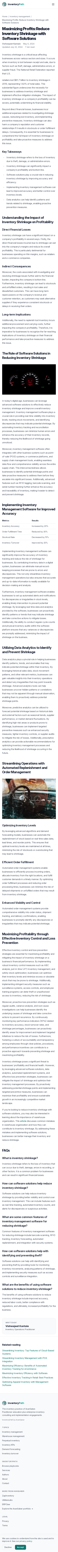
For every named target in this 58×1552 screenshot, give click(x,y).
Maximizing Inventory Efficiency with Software (24, 1373)
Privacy (5, 1521)
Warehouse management (13, 1436)
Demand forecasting (11, 1449)
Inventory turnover (10, 1453)
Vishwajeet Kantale (11, 44)
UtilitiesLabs (7, 1500)
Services (6, 1470)
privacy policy (26, 1541)
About (4, 1479)
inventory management (20, 16)
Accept (20, 1547)
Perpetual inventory (11, 1440)
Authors (5, 1474)
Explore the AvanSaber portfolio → (17, 1509)
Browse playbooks (10, 1466)
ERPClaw (6, 1504)
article (23, 1121)
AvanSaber (20, 1420)
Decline (8, 1547)
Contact (5, 1483)
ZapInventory (8, 1496)
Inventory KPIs (8, 1445)
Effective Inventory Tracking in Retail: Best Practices (27, 1377)
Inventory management (12, 1432)
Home (4, 16)
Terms (5, 1525)
